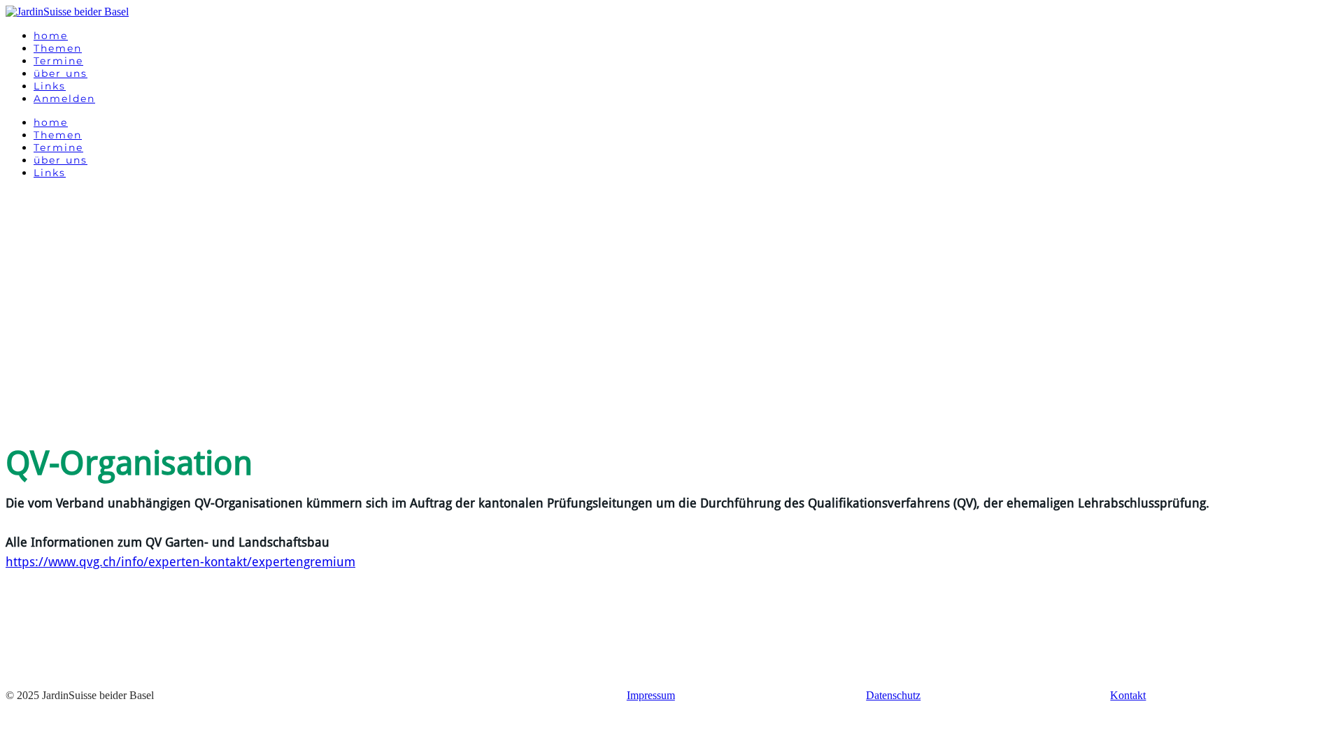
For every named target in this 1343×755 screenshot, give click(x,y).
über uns (60, 73)
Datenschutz (893, 695)
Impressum (651, 695)
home (51, 35)
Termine (58, 61)
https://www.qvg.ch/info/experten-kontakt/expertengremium (180, 562)
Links (50, 86)
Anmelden (64, 98)
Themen (58, 48)
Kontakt (1128, 695)
